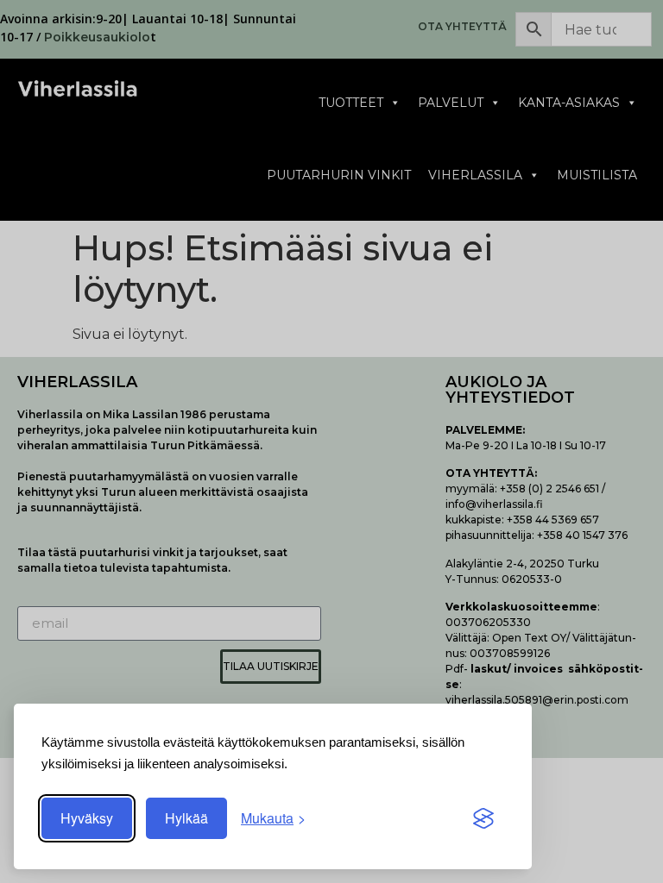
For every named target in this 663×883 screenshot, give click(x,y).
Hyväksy (86, 818)
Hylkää (186, 818)
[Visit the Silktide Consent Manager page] (483, 818)
